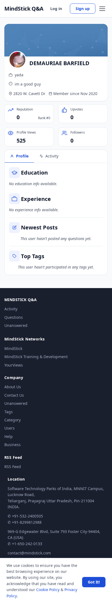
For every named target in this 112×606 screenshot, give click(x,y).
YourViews (13, 365)
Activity (10, 308)
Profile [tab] (22, 156)
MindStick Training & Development (36, 356)
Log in (56, 8)
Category (12, 419)
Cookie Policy (48, 589)
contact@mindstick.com (29, 553)
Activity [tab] (51, 156)
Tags (8, 411)
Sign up (83, 8)
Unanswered (15, 325)
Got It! (94, 582)
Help (8, 436)
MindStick (13, 348)
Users (9, 428)
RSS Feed (12, 466)
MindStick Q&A (23, 8)
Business (12, 444)
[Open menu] (102, 8)
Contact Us (14, 395)
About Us (12, 386)
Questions (13, 317)
